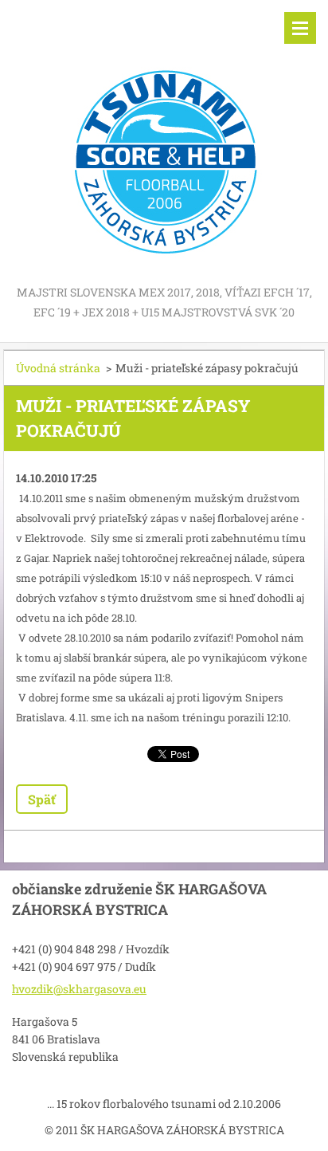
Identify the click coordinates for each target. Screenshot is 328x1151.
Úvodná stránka (58, 367)
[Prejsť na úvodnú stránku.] (164, 141)
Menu (300, 28)
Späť (42, 799)
